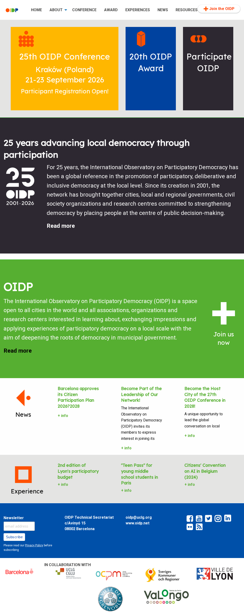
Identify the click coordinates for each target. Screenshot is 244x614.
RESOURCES (187, 10)
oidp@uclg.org (139, 517)
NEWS (163, 10)
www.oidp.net (137, 523)
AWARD (111, 10)
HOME (36, 10)
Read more (61, 226)
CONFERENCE (84, 10)
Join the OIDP (221, 8)
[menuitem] (14, 10)
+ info (63, 415)
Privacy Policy (34, 545)
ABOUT (56, 10)
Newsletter (14, 518)
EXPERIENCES (137, 10)
